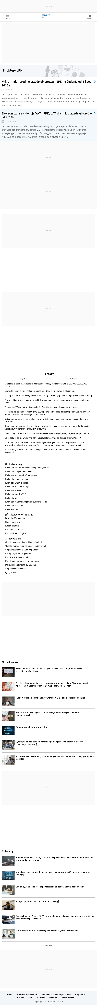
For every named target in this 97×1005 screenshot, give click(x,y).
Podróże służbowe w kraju (17, 557)
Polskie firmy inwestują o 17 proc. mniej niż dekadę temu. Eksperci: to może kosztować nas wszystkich (45, 451)
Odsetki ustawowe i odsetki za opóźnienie (24, 542)
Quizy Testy (10, 572)
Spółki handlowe (12, 522)
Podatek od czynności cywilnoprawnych (23, 561)
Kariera (20, 997)
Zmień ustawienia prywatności (56, 994)
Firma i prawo (10, 662)
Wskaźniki (15, 538)
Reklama (53, 997)
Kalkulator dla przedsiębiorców (19, 471)
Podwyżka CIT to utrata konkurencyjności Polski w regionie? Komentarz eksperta (41, 407)
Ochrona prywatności (27, 994)
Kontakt (41, 997)
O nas (10, 994)
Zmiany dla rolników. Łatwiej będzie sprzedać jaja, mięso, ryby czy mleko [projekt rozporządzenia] (48, 395)
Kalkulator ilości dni (14, 506)
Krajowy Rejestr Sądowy (16, 533)
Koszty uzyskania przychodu (18, 553)
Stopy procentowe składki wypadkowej (22, 550)
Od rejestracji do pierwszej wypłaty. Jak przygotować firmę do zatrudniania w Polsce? (43, 438)
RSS (30, 997)
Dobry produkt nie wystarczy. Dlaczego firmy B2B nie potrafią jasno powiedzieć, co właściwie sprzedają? (46, 420)
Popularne (24, 379)
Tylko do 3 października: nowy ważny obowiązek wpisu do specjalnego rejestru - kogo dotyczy (47, 433)
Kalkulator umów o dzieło (16, 483)
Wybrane (73, 379)
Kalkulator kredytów (14, 490)
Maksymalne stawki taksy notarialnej (21, 565)
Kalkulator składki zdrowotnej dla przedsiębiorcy (26, 468)
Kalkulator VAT (12, 498)
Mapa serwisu (68, 997)
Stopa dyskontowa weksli (16, 569)
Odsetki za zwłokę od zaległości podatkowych (25, 546)
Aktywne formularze (21, 514)
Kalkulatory (15, 464)
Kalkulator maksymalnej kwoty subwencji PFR (26, 502)
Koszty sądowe (12, 526)
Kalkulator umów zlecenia (16, 479)
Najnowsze (49, 379)
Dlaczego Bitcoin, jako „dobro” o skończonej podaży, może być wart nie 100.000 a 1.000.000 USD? (46, 385)
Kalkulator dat (11, 509)
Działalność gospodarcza (16, 518)
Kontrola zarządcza (14, 530)
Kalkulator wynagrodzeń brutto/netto (21, 475)
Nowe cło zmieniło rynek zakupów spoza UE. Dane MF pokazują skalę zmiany (40, 391)
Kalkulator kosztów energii (17, 487)
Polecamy (7, 851)
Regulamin (80, 994)
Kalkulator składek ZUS (16, 494)
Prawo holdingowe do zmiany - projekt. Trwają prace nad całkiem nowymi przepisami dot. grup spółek (47, 401)
